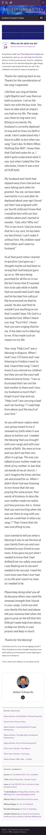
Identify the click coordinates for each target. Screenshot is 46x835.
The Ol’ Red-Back (26, 804)
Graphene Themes (19, 832)
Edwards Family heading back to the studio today (24, 29)
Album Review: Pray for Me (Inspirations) (20, 743)
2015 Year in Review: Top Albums (17, 748)
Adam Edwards (18, 46)
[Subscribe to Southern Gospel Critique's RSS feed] (6, 2)
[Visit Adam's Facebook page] (3, 2)
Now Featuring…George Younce (24, 779)
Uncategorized (30, 46)
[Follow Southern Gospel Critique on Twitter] (10, 2)
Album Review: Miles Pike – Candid (18, 759)
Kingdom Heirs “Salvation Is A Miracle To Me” (23, 35)
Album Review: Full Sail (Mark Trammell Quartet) (23, 716)
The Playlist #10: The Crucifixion (25, 774)
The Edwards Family (30, 54)
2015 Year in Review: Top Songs (16, 754)
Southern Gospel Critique (13, 18)
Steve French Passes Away (14, 722)
